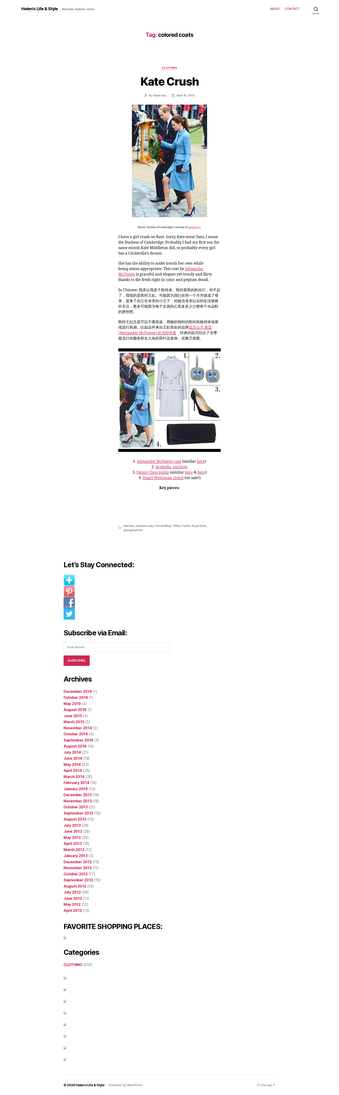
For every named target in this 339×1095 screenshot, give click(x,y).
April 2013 (73, 843)
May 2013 (72, 837)
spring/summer (133, 530)
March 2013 (74, 850)
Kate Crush (169, 81)
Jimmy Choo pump (152, 472)
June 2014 (73, 758)
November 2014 (78, 728)
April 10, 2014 (185, 95)
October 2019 (76, 697)
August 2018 (75, 709)
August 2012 (75, 886)
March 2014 (74, 777)
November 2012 (78, 868)
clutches (128, 526)
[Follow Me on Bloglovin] (119, 580)
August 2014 (75, 746)
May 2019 (72, 703)
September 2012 (78, 880)
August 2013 (75, 819)
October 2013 (76, 807)
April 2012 (73, 910)
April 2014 (73, 770)
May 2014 (72, 764)
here (201, 461)
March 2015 (74, 722)
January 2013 (76, 856)
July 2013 (72, 825)
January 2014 (76, 789)
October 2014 (76, 734)
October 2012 (76, 874)
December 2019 (78, 691)
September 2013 (78, 813)
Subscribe (76, 660)
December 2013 (78, 795)
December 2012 (78, 862)
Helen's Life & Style (39, 9)
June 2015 (73, 716)
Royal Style (199, 526)
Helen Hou (159, 95)
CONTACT (292, 9)
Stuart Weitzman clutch (163, 478)
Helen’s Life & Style (90, 1085)
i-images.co (194, 227)
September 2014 (78, 740)
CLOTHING (169, 67)
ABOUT (275, 9)
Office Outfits (181, 526)
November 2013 (78, 801)
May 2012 (72, 904)
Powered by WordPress (125, 1085)
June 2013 (73, 831)
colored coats (145, 526)
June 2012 (73, 898)
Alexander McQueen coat (159, 461)
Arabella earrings (172, 467)
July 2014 (72, 752)
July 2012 (72, 892)
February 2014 (76, 783)
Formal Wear (163, 526)
